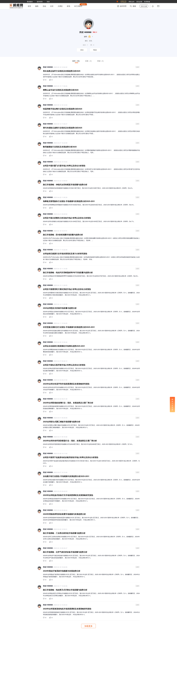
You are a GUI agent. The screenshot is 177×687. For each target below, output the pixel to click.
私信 (95, 50)
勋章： (86, 36)
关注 (82, 50)
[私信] (158, 6)
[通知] (153, 6)
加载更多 (88, 625)
